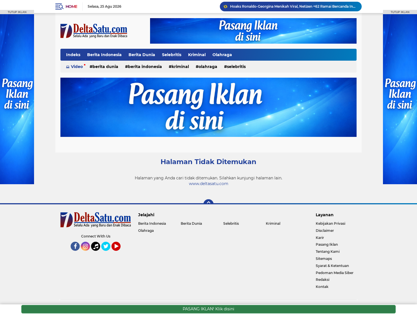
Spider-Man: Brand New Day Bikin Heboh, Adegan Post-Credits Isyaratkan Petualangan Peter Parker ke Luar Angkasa (293, 9)
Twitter (108, 253)
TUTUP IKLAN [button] (17, 12)
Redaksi (322, 279)
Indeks (73, 54)
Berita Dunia (142, 54)
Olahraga (222, 54)
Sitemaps (324, 258)
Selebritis (171, 54)
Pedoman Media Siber (334, 273)
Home (71, 6)
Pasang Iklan (327, 244)
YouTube (119, 253)
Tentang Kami (328, 251)
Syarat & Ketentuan (332, 266)
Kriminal (197, 54)
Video (77, 66)
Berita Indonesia (104, 54)
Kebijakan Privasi (330, 223)
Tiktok (97, 253)
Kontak (322, 287)
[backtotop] (208, 204)
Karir (320, 237)
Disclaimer (325, 230)
